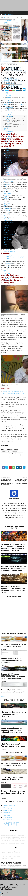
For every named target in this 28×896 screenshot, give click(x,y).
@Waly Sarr (2, 892)
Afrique (7, 141)
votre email (3, 62)
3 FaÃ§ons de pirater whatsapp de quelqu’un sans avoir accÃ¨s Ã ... (13, 793)
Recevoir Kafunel (6, 34)
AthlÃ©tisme (7, 188)
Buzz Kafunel (7, 203)
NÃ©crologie (7, 213)
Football (6, 191)
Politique (6, 153)
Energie (7, 121)
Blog (4, 17)
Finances (8, 123)
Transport (6, 176)
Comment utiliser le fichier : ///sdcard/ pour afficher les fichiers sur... (11, 660)
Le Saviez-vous (9, 263)
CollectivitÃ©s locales (11, 155)
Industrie (8, 124)
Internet (6, 229)
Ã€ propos (4, 852)
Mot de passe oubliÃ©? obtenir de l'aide (10, 53)
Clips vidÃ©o (7, 273)
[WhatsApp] (13, 467)
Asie (7, 145)
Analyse (6, 237)
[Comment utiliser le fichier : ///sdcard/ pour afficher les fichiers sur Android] (14, 652)
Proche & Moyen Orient (11, 152)
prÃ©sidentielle (19, 453)
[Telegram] (24, 467)
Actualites (5, 78)
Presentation (5, 18)
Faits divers (5, 200)
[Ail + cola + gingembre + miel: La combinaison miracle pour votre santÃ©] (14, 638)
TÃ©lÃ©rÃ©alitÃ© (8, 277)
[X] (6, 467)
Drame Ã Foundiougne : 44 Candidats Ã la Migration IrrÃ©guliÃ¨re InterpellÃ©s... (12, 730)
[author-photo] (14, 496)
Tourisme (8, 174)
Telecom (6, 232)
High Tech (6, 227)
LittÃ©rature (8, 97)
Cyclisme (6, 186)
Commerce (8, 114)
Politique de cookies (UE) (7, 858)
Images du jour (7, 248)
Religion (7, 172)
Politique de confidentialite (12, 27)
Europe (7, 147)
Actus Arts (8, 92)
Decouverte (5, 236)
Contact (4, 32)
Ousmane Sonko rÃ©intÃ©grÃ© (8, 453)
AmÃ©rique (8, 143)
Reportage (6, 244)
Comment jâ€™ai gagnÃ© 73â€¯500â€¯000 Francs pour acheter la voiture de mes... (13, 676)
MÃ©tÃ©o (8, 133)
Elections (8, 157)
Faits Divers (7, 210)
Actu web (6, 224)
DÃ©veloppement (10, 116)
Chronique (6, 241)
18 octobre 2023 (9, 449)
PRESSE (3, 455)
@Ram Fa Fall (14, 498)
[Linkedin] (17, 467)
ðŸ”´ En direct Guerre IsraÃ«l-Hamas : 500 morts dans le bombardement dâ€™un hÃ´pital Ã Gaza (7, 482)
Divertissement (7, 208)
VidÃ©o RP (6, 278)
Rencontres (8, 265)
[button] (3, 75)
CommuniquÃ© (9, 102)
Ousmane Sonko (14, 451)
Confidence (6, 206)
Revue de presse (8, 162)
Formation (8, 167)
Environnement (7, 129)
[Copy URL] (13, 470)
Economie (6, 104)
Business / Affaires (10, 112)
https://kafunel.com (14, 500)
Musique (6, 275)
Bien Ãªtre (8, 258)
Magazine (6, 249)
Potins (5, 217)
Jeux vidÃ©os (7, 230)
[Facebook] (3, 467)
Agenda (7, 100)
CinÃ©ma (8, 93)
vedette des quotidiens (11, 458)
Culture (5, 88)
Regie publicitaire (8, 30)
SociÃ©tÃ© (7, 165)
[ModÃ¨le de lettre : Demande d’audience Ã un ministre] (14, 771)
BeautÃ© (8, 111)
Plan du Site (7, 29)
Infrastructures (9, 177)
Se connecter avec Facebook (8, 51)
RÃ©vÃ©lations (7, 218)
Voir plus (3, 696)
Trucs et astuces (8, 220)
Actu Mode (8, 254)
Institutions (8, 160)
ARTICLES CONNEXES (11, 526)
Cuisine (7, 260)
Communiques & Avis (9, 99)
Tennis (5, 196)
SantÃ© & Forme (8, 164)
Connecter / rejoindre (7, 14)
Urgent (7, 87)
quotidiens (9, 455)
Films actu (6, 271)
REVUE (22, 455)
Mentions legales (8, 25)
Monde (7, 150)
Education (6, 128)
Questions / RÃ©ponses (9, 251)
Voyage (7, 268)
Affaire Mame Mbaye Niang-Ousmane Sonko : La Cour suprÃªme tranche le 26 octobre (21, 481)
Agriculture (8, 105)
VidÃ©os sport (7, 280)
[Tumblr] (20, 467)
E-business (6, 225)
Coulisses (8, 261)
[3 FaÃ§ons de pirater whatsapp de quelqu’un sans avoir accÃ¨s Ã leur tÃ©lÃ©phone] (14, 785)
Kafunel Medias (7, 24)
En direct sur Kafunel (10, 83)
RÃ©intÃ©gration (15, 455)
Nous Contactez (16, 856)
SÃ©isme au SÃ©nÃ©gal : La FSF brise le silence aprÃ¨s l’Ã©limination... (14, 714)
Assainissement (9, 131)
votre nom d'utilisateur (6, 43)
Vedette (3, 458)
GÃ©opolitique (7, 135)
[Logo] (12, 90)
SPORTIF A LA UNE (8, 181)
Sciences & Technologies (8, 222)
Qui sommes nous (8, 20)
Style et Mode (7, 253)
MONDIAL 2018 (7, 193)
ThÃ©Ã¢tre (8, 95)
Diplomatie (8, 138)
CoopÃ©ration (9, 136)
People (5, 215)
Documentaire (7, 242)
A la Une (6, 80)
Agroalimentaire (9, 107)
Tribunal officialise (19, 456)
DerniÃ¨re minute (10, 82)
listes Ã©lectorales (5, 451)
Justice (7, 169)
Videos (4, 270)
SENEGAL (12, 456)
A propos (6, 22)
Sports (4, 179)
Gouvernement (9, 159)
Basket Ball (6, 184)
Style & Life (8, 266)
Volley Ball (6, 198)
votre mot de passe (5, 48)
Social (7, 171)
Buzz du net (7, 205)
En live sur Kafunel (10, 85)
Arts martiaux (7, 182)
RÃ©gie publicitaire (6, 856)
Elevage (7, 119)
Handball (6, 189)
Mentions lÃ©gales (12, 851)
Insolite (5, 212)
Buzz (5, 201)
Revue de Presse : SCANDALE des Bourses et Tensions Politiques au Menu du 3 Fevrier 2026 (14, 569)
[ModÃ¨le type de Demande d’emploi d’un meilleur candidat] (14, 684)
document (16, 449)
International (7, 140)
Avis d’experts (7, 239)
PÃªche (7, 126)
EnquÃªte (6, 246)
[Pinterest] (10, 467)
